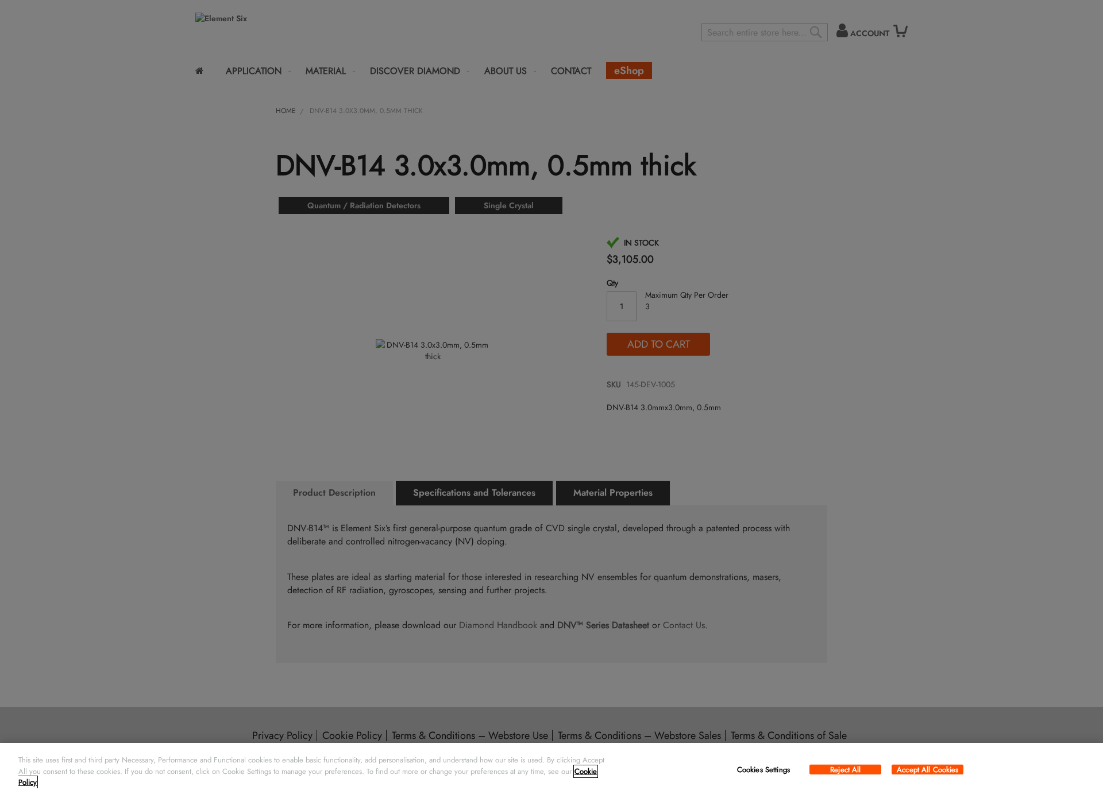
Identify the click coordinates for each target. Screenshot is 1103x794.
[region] (551, 768)
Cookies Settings (763, 769)
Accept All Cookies (927, 769)
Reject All (845, 769)
